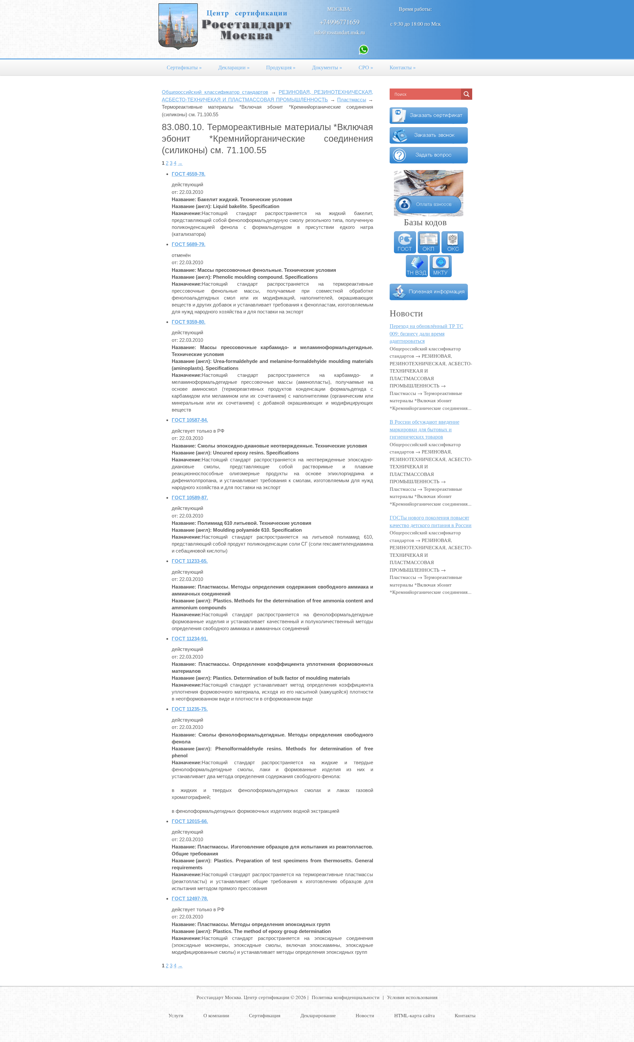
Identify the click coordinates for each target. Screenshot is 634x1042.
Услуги (175, 1015)
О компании (216, 1015)
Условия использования (412, 997)
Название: (184, 199)
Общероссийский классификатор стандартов (215, 92)
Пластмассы (351, 99)
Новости (365, 1015)
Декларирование (318, 1015)
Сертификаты (184, 67)
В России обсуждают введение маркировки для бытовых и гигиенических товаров (424, 429)
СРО (366, 67)
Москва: (339, 8)
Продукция (281, 67)
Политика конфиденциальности (345, 997)
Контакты (403, 67)
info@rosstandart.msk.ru (339, 32)
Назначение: (187, 213)
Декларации (234, 67)
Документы (327, 67)
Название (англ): (192, 206)
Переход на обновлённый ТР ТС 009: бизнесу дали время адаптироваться (426, 333)
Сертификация (264, 1015)
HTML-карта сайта (414, 1015)
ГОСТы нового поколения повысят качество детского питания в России (431, 521)
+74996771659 (340, 22)
